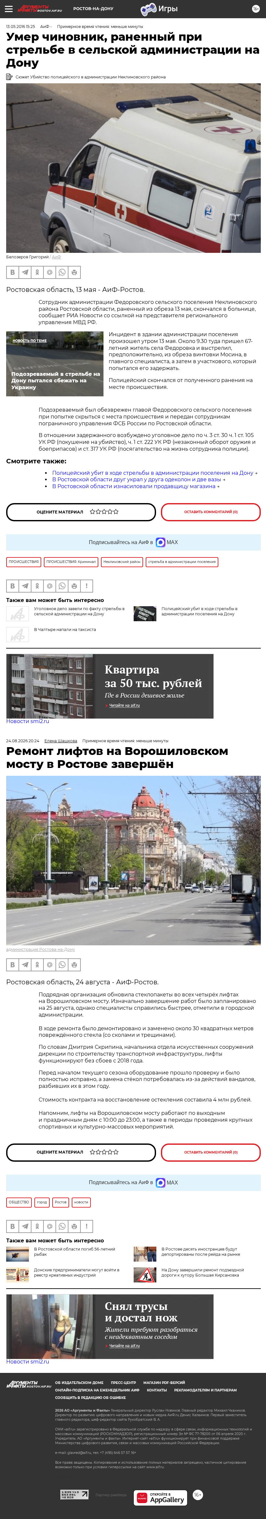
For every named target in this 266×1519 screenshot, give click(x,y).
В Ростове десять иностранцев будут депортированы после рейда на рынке (201, 1252)
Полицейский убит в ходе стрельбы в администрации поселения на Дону (152, 473)
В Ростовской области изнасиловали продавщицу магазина (133, 486)
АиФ (56, 256)
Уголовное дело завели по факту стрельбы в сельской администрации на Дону (79, 611)
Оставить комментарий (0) (211, 512)
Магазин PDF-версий (164, 1383)
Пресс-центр (123, 1383)
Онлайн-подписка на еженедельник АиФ (97, 1390)
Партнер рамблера (111, 1495)
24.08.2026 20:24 (22, 740)
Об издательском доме (79, 1383)
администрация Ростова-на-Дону (40, 949)
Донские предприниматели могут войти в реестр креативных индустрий (76, 1272)
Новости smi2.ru (27, 721)
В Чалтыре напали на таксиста (65, 629)
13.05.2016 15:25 (20, 26)
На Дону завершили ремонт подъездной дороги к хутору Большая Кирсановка (203, 1272)
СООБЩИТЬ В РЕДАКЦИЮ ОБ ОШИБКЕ (90, 1398)
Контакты (157, 1390)
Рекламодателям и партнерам (205, 1390)
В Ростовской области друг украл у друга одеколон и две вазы (136, 479)
